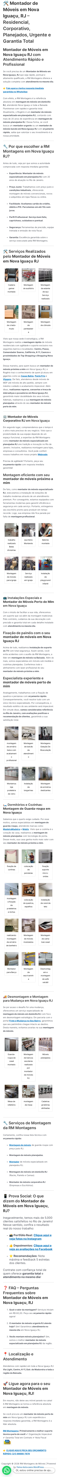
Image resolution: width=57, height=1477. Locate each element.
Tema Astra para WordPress (30, 1467)
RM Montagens (11, 1431)
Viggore (7, 379)
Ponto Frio (40, 376)
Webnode (42, 454)
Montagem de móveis (20, 1145)
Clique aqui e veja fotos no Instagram (30, 1237)
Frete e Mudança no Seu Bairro (25, 1021)
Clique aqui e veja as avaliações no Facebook (30, 1247)
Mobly (25, 829)
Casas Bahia (27, 376)
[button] (6, 1470)
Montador (14, 1162)
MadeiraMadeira (11, 829)
